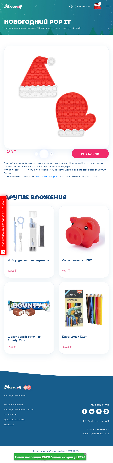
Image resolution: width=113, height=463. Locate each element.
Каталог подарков (13, 405)
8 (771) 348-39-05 (79, 7)
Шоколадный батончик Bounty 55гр (24, 338)
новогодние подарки (46, 176)
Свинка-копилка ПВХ (77, 260)
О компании (10, 415)
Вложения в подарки (49, 28)
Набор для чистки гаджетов (28, 260)
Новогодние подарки (15, 396)
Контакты (9, 425)
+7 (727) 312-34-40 (96, 421)
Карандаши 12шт (74, 336)
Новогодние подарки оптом (18, 410)
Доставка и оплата (14, 420)
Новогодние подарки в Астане (20, 28)
